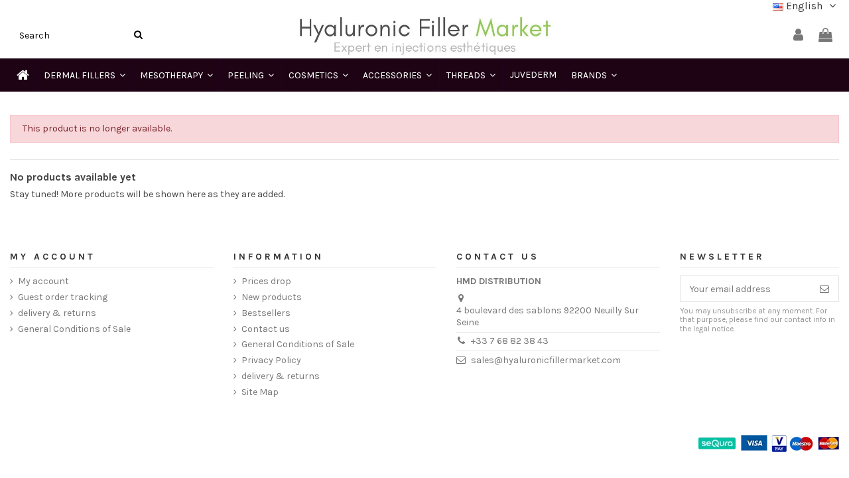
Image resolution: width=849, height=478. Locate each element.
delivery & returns (57, 313)
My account (43, 281)
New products (271, 297)
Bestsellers (266, 313)
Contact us (265, 329)
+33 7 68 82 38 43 (510, 341)
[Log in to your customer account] (798, 35)
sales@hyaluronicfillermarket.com (546, 360)
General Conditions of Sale (74, 329)
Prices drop (266, 281)
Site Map (260, 392)
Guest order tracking (62, 297)
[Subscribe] (824, 288)
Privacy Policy (271, 360)
